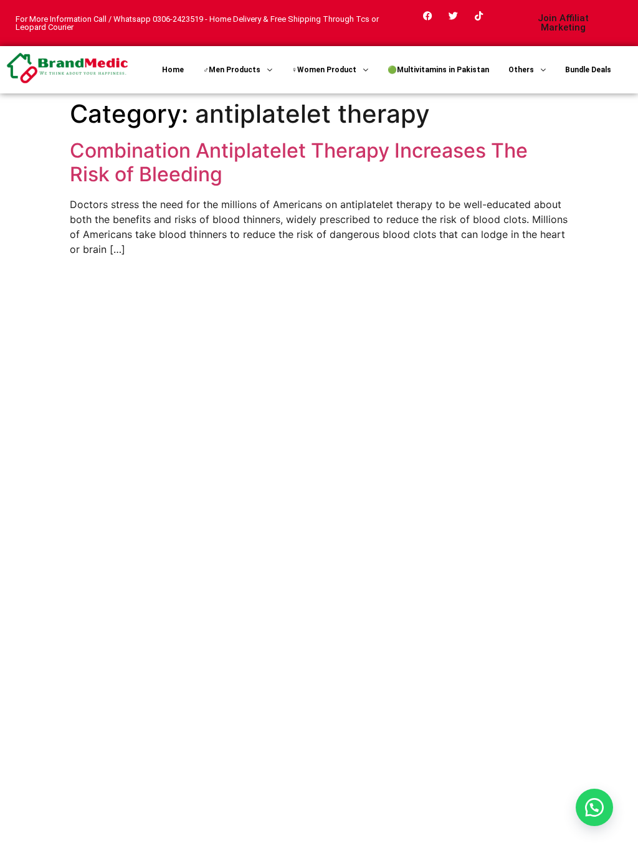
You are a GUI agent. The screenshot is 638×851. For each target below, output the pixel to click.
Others (521, 69)
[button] (594, 807)
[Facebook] (428, 15)
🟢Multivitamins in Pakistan (438, 69)
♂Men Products (231, 69)
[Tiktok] (479, 15)
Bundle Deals (588, 69)
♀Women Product (324, 69)
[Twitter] (453, 15)
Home (173, 69)
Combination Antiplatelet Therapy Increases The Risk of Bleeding (299, 162)
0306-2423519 (178, 19)
